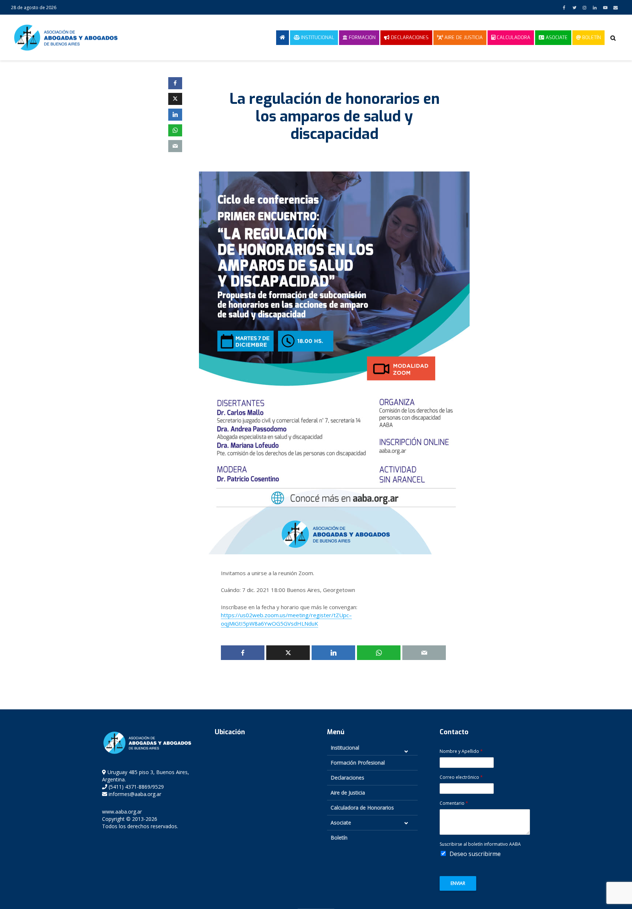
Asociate (556, 37)
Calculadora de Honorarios (362, 807)
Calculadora (512, 37)
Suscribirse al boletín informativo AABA (480, 844)
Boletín (591, 37)
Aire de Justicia (463, 37)
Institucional (317, 37)
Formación (361, 37)
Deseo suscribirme (475, 854)
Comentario (454, 803)
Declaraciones (409, 37)
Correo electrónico (461, 777)
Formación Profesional (358, 762)
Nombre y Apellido (461, 751)
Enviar (458, 883)
